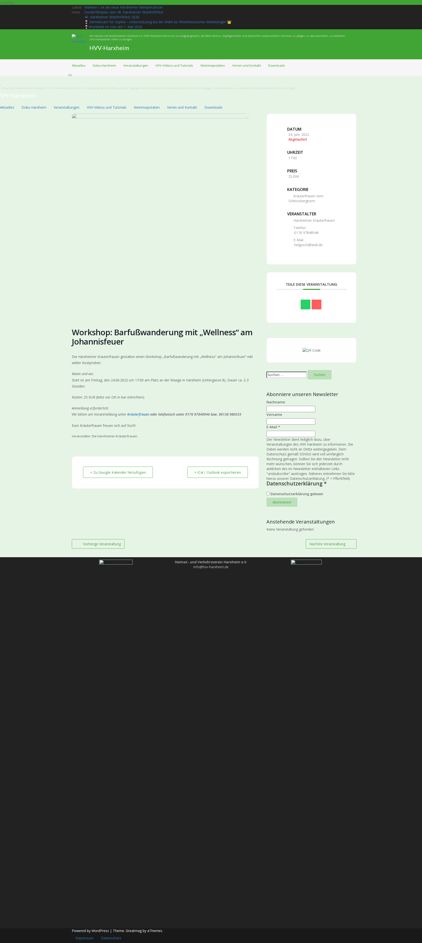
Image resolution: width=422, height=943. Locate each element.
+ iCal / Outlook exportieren (217, 472)
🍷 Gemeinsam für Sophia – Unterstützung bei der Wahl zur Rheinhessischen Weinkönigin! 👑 (157, 22)
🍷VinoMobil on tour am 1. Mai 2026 (113, 26)
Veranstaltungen (135, 65)
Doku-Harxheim (104, 65)
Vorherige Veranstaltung (102, 544)
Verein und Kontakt (246, 65)
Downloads (276, 65)
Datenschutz (111, 938)
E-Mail (273, 427)
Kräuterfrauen (138, 414)
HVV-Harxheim (109, 47)
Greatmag (134, 930)
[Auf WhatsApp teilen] (305, 304)
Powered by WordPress (90, 930)
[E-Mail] (316, 304)
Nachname (275, 402)
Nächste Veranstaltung (327, 544)
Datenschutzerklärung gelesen (296, 494)
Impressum (84, 938)
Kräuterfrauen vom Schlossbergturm (305, 198)
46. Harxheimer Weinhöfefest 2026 (111, 17)
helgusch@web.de (308, 244)
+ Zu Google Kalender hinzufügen (118, 472)
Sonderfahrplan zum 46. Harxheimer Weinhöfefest (123, 12)
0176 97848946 (306, 232)
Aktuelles (78, 65)
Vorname (274, 414)
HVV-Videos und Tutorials (174, 65)
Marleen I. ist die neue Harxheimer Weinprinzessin (123, 7)
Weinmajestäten (212, 65)
